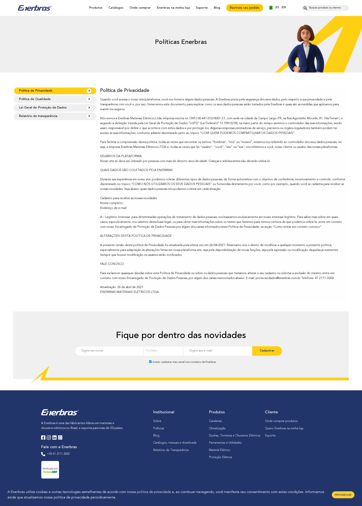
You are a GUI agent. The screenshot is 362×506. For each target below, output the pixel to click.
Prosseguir (343, 494)
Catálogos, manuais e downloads (174, 442)
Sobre (157, 421)
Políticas (158, 428)
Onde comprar (140, 7)
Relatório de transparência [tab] (38, 116)
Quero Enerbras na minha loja (284, 428)
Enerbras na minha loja (173, 7)
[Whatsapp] (60, 438)
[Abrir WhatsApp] (352, 496)
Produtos (96, 7)
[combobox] (325, 8)
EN (284, 7)
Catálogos (116, 7)
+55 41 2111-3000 (58, 454)
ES (277, 7)
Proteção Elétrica (220, 457)
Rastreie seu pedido (244, 7)
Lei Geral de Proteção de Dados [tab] (43, 107)
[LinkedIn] (54, 438)
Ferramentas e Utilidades (225, 442)
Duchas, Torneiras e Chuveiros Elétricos (234, 435)
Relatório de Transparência (171, 450)
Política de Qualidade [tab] (35, 99)
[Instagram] (49, 438)
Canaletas (215, 421)
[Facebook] (43, 438)
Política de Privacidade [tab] (35, 90)
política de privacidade (154, 492)
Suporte (202, 7)
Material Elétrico (219, 450)
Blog (217, 7)
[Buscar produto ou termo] (305, 8)
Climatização (217, 428)
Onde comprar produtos (281, 421)
